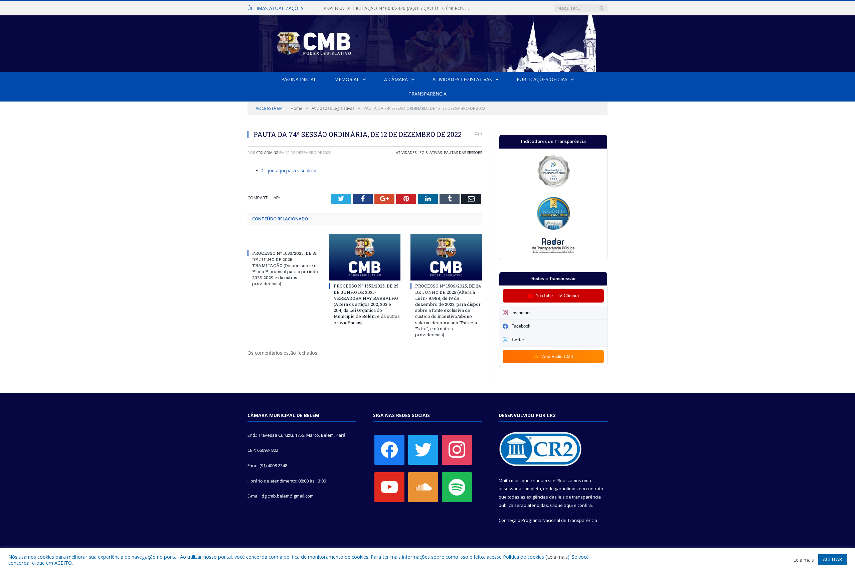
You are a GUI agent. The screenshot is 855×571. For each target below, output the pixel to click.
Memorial (346, 79)
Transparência (427, 93)
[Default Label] (389, 487)
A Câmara (396, 79)
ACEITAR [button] (832, 559)
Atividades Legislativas (462, 79)
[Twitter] (423, 449)
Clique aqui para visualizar (289, 170)
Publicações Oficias (542, 79)
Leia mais (557, 557)
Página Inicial (298, 79)
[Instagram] (457, 449)
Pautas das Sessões (463, 152)
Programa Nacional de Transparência (559, 520)
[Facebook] (389, 449)
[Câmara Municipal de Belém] (427, 42)
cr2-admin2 (267, 152)
